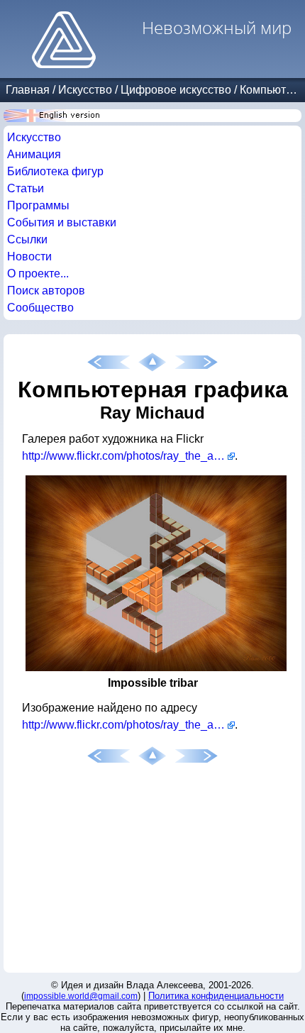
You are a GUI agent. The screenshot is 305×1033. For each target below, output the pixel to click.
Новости (29, 256)
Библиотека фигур (55, 171)
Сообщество (40, 308)
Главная (28, 90)
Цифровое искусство (176, 90)
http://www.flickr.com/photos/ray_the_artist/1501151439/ (128, 725)
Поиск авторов (46, 291)
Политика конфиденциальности (216, 995)
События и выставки (61, 222)
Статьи (25, 188)
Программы (38, 205)
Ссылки (27, 239)
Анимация (34, 154)
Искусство (85, 90)
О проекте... (38, 273)
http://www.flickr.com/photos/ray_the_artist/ (128, 456)
